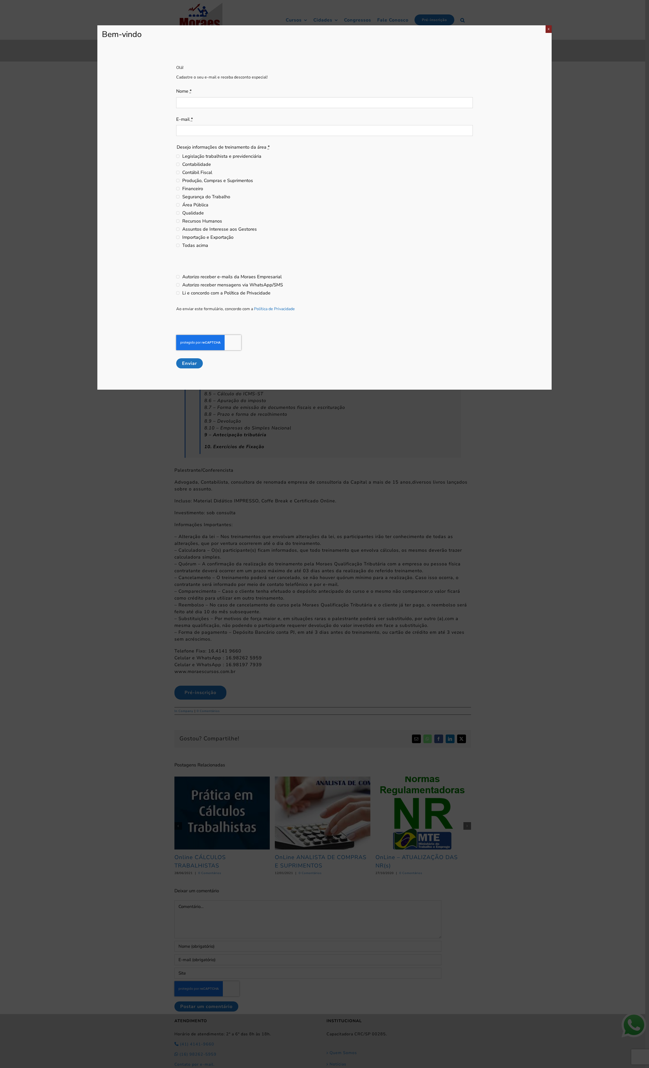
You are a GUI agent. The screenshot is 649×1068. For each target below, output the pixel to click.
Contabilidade (196, 164)
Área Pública (195, 205)
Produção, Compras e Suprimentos (217, 180)
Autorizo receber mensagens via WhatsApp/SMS (232, 285)
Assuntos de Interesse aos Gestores (219, 229)
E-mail (184, 119)
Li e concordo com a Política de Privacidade (226, 293)
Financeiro (192, 189)
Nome (184, 91)
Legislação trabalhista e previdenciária (221, 156)
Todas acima (195, 245)
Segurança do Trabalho (206, 197)
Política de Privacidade (274, 309)
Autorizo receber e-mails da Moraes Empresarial (232, 277)
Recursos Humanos (202, 221)
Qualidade (193, 213)
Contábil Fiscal (197, 172)
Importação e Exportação (207, 237)
